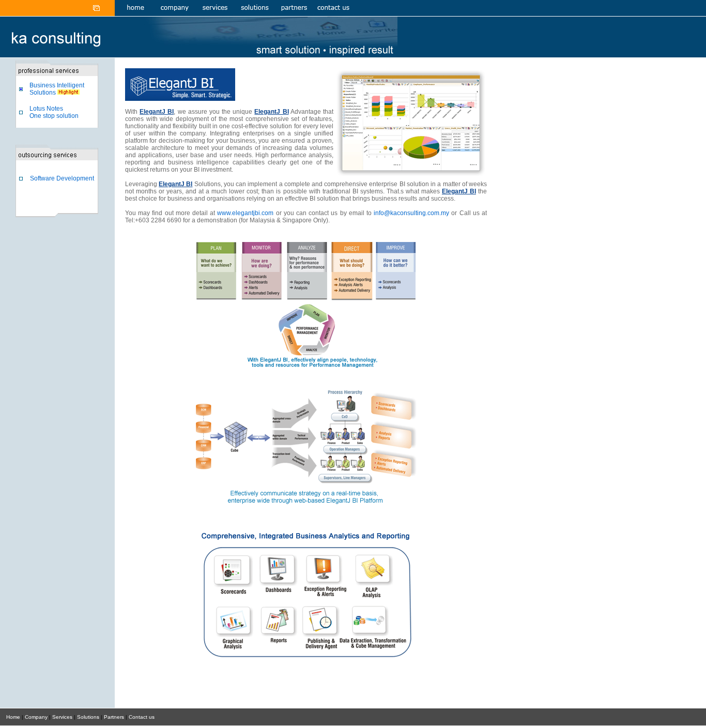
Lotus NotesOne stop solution (54, 112)
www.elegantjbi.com (245, 213)
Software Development (62, 178)
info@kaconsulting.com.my (411, 213)
